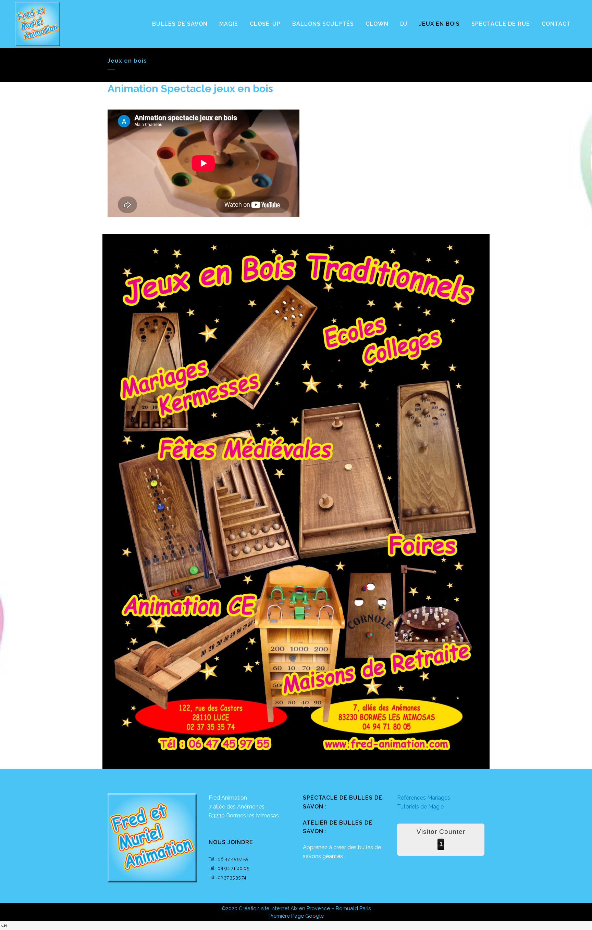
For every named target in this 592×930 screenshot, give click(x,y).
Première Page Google (296, 916)
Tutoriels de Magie (420, 806)
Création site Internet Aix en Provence (284, 908)
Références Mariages (423, 797)
